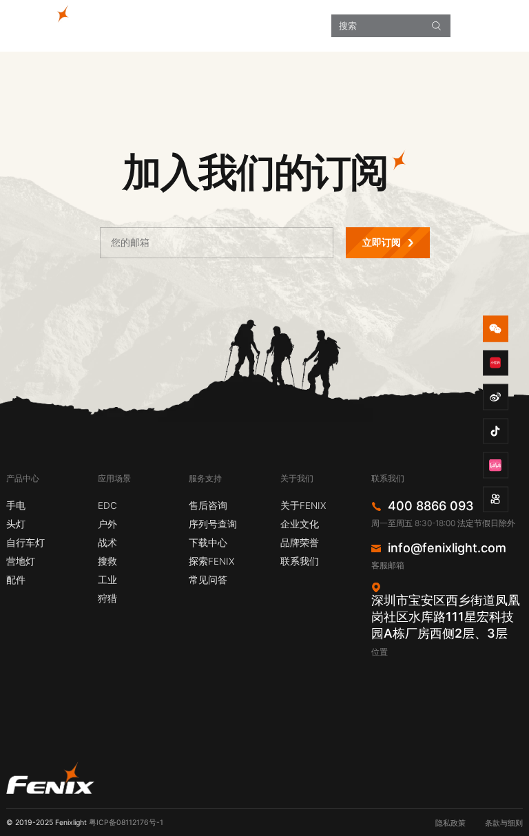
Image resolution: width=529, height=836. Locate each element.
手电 (15, 505)
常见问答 (208, 579)
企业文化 (299, 524)
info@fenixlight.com (447, 548)
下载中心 (208, 542)
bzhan (496, 465)
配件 (15, 579)
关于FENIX (303, 505)
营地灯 (20, 561)
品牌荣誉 (299, 542)
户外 (107, 524)
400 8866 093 (431, 506)
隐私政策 (450, 823)
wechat (496, 329)
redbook (496, 363)
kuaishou (496, 499)
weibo (496, 397)
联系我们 (299, 561)
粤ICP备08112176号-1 (126, 822)
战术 (107, 542)
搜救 (107, 561)
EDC (107, 505)
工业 (107, 579)
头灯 (15, 524)
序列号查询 (213, 524)
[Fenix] (46, 17)
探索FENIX (211, 561)
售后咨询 (208, 505)
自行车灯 (25, 542)
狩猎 (107, 598)
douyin (496, 431)
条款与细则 (504, 823)
